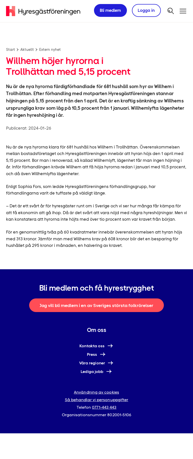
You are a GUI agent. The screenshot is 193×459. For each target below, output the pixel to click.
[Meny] (183, 11)
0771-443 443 (104, 407)
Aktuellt (27, 49)
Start (10, 49)
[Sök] (171, 11)
